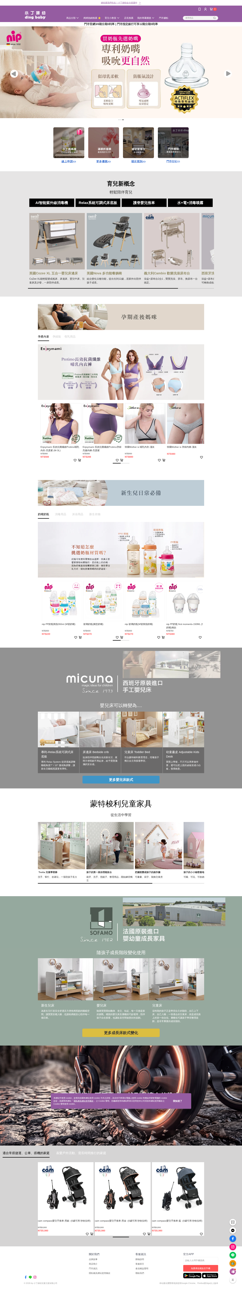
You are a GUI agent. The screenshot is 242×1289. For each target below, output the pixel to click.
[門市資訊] (232, 1222)
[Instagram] (232, 1247)
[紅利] (232, 1263)
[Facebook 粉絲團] (232, 1238)
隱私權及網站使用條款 (84, 1101)
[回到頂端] (232, 1279)
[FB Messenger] (232, 1230)
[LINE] (232, 1255)
